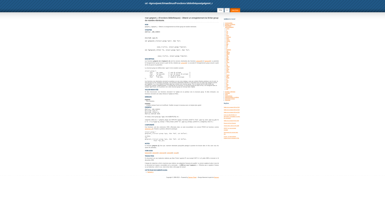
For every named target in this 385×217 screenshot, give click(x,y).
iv (226, 48)
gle (227, 65)
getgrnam (162, 153)
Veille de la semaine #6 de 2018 (231, 120)
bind (227, 35)
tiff (227, 45)
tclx (227, 82)
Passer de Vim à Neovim (230, 123)
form (227, 38)
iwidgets (228, 49)
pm (227, 89)
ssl (227, 31)
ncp (227, 68)
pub (227, 76)
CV (227, 10)
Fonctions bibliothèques (188, 3)
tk (226, 83)
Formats (227, 93)
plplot (227, 75)
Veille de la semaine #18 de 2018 (232, 109)
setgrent (183, 63)
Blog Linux (226, 103)
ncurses (228, 37)
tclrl (227, 80)
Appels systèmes (230, 24)
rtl (226, 79)
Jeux (226, 94)
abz (227, 58)
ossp (227, 69)
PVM (227, 78)
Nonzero (216, 177)
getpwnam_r (148, 129)
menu (227, 40)
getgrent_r (207, 3)
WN (227, 85)
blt (227, 86)
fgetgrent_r (150, 172)
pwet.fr (160, 3)
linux (172, 3)
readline (228, 87)
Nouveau (227, 100)
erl (227, 42)
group (175, 153)
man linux (235, 10)
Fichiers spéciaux (230, 91)
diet (227, 71)
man (166, 3)
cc (227, 34)
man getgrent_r (151, 18)
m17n (227, 72)
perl (227, 44)
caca (227, 62)
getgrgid (169, 153)
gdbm (227, 54)
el (226, 63)
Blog (220, 10)
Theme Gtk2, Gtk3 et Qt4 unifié (231, 125)
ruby (227, 56)
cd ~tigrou (150, 3)
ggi (227, 55)
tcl (227, 47)
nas (227, 51)
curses (228, 41)
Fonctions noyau (230, 98)
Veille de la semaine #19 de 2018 (232, 107)
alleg (227, 59)
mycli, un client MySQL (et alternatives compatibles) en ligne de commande (232, 116)
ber (227, 61)
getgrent (198, 61)
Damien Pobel (192, 177)
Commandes (228, 23)
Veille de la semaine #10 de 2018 (232, 112)
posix (227, 28)
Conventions (228, 96)
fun (227, 33)
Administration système (232, 97)
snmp (227, 66)
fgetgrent (207, 61)
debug (228, 52)
